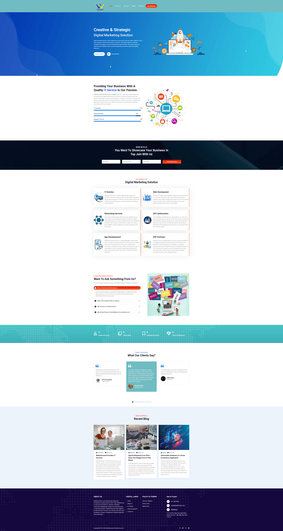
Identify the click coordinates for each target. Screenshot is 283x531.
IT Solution (130, 506)
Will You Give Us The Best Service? (106, 306)
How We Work (115, 54)
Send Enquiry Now (172, 161)
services (126, 6)
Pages (133, 6)
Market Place (145, 506)
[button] (132, 402)
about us (118, 6)
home (110, 6)
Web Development (132, 509)
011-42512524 (151, 6)
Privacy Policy (146, 504)
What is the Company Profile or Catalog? (108, 301)
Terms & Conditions (147, 501)
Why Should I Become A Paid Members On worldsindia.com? (113, 312)
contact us (141, 6)
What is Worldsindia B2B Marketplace (107, 288)
